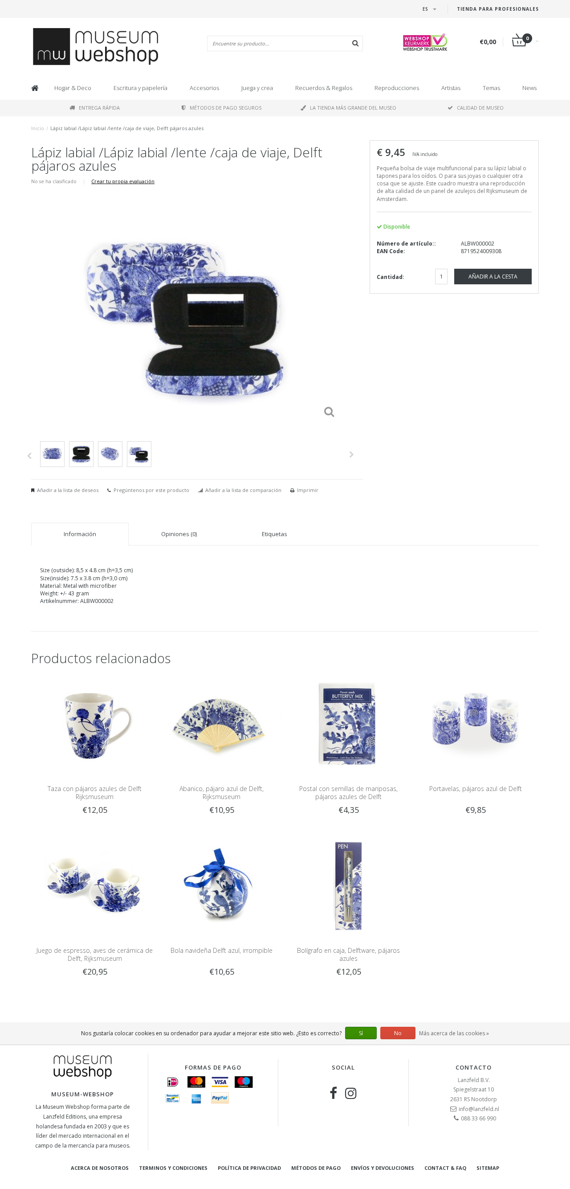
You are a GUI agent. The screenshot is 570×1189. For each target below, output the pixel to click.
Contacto (474, 1067)
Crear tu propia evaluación (123, 181)
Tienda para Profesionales (498, 9)
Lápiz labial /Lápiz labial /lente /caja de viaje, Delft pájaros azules (127, 128)
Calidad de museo (480, 107)
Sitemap (487, 1167)
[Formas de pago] (173, 1082)
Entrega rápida (99, 107)
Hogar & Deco (72, 88)
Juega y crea (257, 88)
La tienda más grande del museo (353, 107)
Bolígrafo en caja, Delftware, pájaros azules (348, 954)
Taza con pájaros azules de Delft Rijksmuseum (95, 792)
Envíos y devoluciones (382, 1167)
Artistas (450, 88)
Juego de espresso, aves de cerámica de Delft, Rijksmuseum (95, 954)
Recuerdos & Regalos (323, 88)
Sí (361, 1033)
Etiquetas (274, 534)
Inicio (37, 128)
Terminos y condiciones (173, 1167)
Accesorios (204, 88)
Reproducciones (397, 88)
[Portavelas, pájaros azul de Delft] (475, 723)
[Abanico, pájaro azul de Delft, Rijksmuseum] (222, 723)
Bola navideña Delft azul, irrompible (222, 950)
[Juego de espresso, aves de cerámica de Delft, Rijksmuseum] (95, 886)
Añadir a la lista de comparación (243, 490)
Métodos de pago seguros (225, 107)
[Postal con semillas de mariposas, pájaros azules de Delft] (348, 723)
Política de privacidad (249, 1167)
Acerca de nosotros (100, 1167)
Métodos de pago (316, 1167)
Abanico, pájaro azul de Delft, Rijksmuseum (221, 792)
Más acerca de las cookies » (454, 1033)
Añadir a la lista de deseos (67, 490)
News (529, 88)
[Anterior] (29, 456)
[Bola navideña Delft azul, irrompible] (222, 886)
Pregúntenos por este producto (151, 490)
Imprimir (307, 490)
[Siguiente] (351, 454)
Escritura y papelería (140, 88)
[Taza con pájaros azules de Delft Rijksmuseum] (95, 723)
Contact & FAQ (445, 1167)
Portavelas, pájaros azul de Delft (475, 788)
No (398, 1033)
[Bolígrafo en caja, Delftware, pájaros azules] (348, 886)
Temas (491, 88)
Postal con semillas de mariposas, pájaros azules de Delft (348, 792)
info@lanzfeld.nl (479, 1109)
